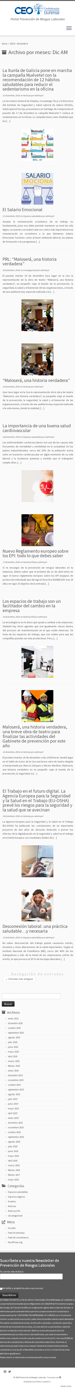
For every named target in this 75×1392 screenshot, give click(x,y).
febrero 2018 (14, 1170)
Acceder (12, 1228)
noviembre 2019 (15, 1080)
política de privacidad (33, 1288)
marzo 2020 (13, 1061)
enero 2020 (13, 1070)
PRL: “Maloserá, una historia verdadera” (30, 261)
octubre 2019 (14, 1084)
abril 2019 (12, 1113)
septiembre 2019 (16, 1089)
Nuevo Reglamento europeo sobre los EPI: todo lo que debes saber (35, 553)
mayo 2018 (13, 1155)
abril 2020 (12, 1056)
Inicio (4, 43)
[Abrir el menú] (69, 28)
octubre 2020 (14, 1028)
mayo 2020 (13, 1051)
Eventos (12, 1201)
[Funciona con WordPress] (60, 1376)
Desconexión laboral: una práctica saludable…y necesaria (35, 928)
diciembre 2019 (15, 1075)
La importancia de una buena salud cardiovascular (37, 428)
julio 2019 (12, 1099)
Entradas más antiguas (19, 979)
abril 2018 (12, 1160)
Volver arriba (66, 1386)
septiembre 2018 (16, 1137)
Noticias (27, 95)
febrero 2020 (14, 1065)
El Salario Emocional (22, 209)
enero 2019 (13, 1118)
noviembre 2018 (15, 1127)
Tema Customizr (44, 1381)
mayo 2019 (13, 1108)
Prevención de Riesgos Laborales (32, 1377)
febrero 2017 (14, 1174)
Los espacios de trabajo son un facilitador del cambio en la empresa (32, 605)
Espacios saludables (32, 216)
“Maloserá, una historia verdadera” (36, 380)
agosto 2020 (14, 1037)
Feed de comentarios (18, 1237)
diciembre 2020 (15, 1023)
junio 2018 (13, 1151)
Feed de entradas (16, 1232)
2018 (12, 43)
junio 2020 (13, 1047)
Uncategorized (30, 270)
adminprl (39, 95)
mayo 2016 (13, 1179)
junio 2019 (13, 1103)
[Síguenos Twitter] (10, 1372)
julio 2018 (12, 1146)
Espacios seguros (16, 1196)
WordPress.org (15, 1242)
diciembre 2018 (15, 1122)
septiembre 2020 (16, 1032)
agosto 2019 (14, 1094)
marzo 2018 (13, 1165)
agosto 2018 (14, 1141)
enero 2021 (13, 1018)
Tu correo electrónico (11, 1271)
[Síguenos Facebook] (6, 1372)
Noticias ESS (29, 562)
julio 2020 (12, 1042)
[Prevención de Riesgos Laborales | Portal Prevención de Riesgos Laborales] (37, 9)
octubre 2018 (14, 1132)
